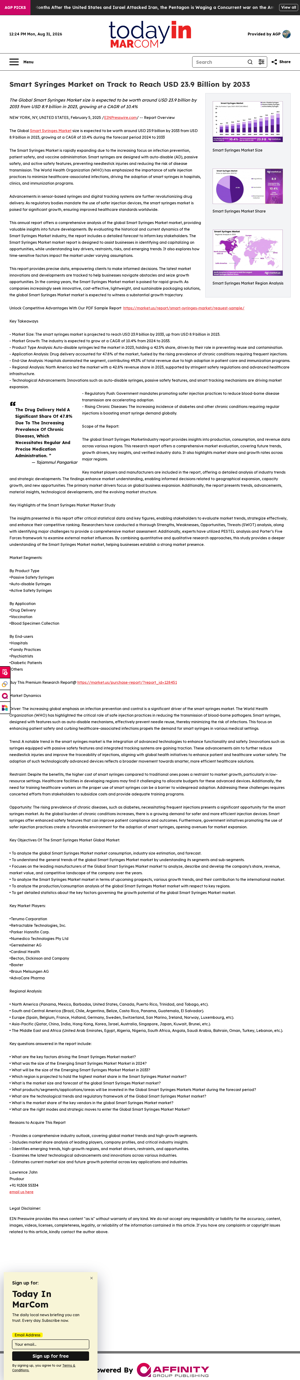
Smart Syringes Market (50, 130)
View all (288, 7)
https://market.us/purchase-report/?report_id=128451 (127, 682)
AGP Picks (15, 7)
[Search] (250, 62)
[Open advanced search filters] (261, 62)
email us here (21, 1192)
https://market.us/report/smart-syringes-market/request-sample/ (183, 308)
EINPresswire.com (120, 117)
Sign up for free (51, 1356)
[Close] (91, 1278)
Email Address (27, 1335)
